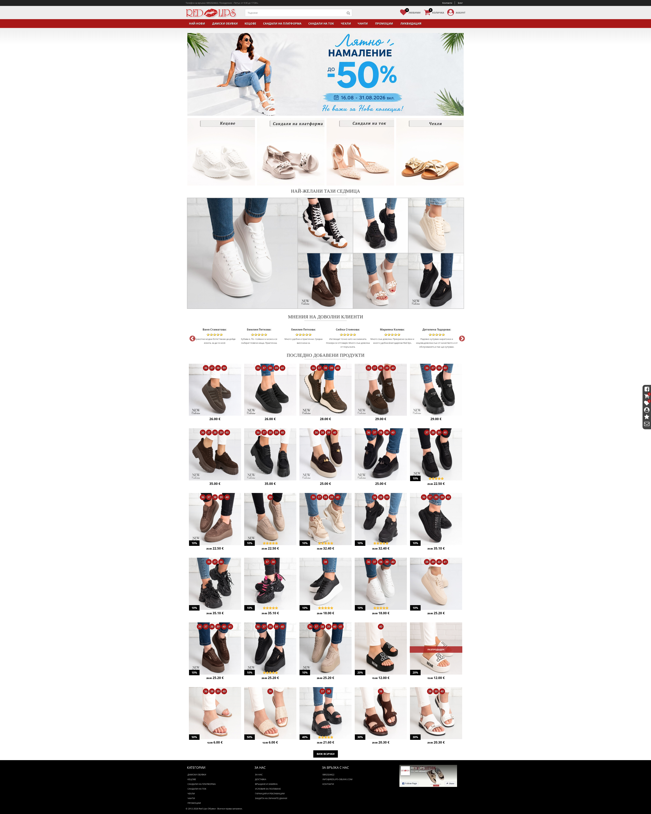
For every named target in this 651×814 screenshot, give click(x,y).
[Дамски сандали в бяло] (436, 713)
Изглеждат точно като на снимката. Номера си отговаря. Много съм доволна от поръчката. (303, 338)
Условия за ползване (268, 788)
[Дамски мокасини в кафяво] (380, 390)
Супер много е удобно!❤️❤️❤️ (437, 334)
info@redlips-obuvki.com (337, 779)
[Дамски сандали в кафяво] (380, 713)
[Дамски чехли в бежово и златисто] (270, 713)
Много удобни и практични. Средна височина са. (259, 336)
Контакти (447, 2)
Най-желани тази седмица (325, 191)
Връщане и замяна (266, 784)
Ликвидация (411, 23)
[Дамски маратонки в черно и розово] (270, 584)
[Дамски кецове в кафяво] (215, 390)
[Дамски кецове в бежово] (436, 584)
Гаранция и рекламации (270, 793)
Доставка (260, 779)
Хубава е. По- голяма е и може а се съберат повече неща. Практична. (214, 336)
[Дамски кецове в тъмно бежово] (270, 519)
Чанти (363, 23)
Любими (414, 11)
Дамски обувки (225, 23)
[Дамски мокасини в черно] (436, 390)
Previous (190, 337)
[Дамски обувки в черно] (270, 454)
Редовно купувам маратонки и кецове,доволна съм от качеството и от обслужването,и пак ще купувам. (392, 338)
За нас (259, 774)
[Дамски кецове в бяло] (380, 584)
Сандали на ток (321, 23)
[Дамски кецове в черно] (270, 390)
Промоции (384, 23)
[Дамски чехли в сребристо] (215, 713)
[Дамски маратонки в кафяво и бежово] (325, 390)
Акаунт (460, 12)
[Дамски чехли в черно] (380, 648)
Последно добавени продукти (325, 355)
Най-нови (197, 23)
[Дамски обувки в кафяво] (215, 454)
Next (460, 337)
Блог (460, 2)
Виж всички (325, 754)
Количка (437, 11)
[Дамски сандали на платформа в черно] (325, 713)
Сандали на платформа (282, 23)
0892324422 (328, 774)
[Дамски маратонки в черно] (215, 584)
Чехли (346, 23)
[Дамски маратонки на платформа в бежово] (325, 519)
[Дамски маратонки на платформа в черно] (380, 519)
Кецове (250, 23)
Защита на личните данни (271, 798)
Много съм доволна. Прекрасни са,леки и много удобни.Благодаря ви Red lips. (348, 336)
